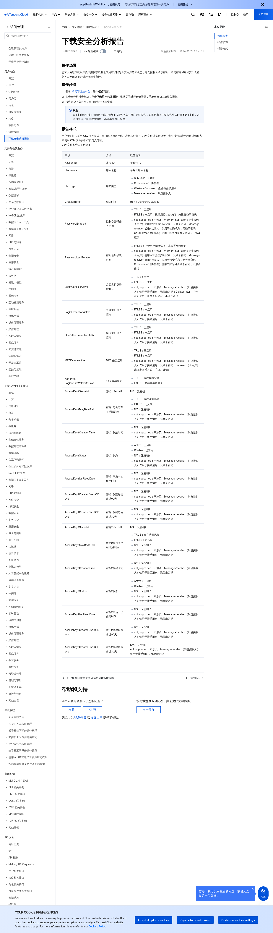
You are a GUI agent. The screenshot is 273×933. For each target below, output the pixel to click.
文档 (64, 27)
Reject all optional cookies (195, 920)
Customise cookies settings (238, 920)
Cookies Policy (96, 926)
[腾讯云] (16, 14)
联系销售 (80, 717)
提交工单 (97, 717)
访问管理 (76, 27)
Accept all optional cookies (153, 920)
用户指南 (91, 27)
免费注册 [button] (263, 14)
